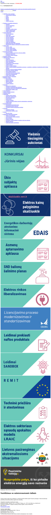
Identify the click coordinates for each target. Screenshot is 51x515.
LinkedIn (29, 9)
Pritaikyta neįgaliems (5, 9)
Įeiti (1, 1)
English (25, 9)
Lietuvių (22, 9)
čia (5, 505)
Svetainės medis (16, 9)
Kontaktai (11, 9)
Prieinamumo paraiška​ (5, 506)
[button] (14, 10)
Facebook (33, 9)
